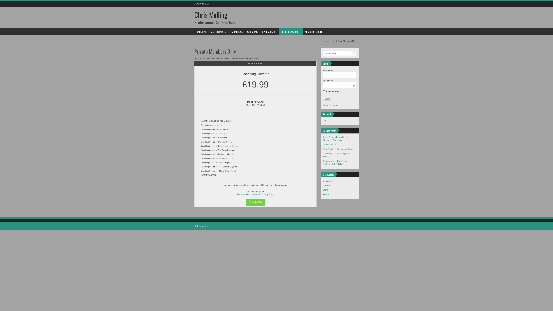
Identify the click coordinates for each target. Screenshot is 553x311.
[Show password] (353, 85)
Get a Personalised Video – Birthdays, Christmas (335, 139)
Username (328, 70)
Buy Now (255, 202)
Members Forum (313, 32)
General (326, 185)
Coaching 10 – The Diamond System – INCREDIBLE (336, 162)
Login (325, 120)
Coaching (252, 32)
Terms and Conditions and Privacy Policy (255, 194)
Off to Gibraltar (329, 144)
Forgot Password (331, 105)
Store (325, 189)
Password (328, 80)
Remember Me (332, 91)
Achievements (218, 32)
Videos (326, 194)
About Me (202, 32)
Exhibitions (237, 32)
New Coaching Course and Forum (338, 149)
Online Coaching (290, 32)
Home (325, 40)
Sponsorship (269, 32)
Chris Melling (210, 15)
